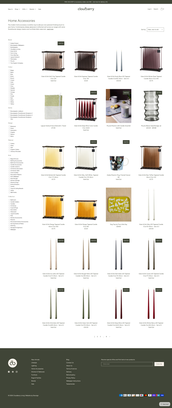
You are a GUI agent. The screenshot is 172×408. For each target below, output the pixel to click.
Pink (11, 94)
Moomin (12, 219)
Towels (12, 186)
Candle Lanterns (15, 166)
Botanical (13, 126)
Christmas (13, 206)
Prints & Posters (14, 184)
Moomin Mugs (14, 182)
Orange (12, 92)
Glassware (13, 212)
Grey (11, 86)
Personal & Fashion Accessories (19, 221)
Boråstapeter (14, 47)
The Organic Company (16, 63)
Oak (11, 147)
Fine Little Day (14, 55)
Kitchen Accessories (16, 218)
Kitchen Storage (15, 180)
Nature (12, 134)
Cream (12, 80)
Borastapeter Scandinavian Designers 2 (21, 113)
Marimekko (13, 59)
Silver (12, 100)
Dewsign (36, 395)
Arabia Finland (14, 43)
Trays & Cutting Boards (16, 188)
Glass (12, 145)
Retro (12, 136)
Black (12, 72)
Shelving (12, 225)
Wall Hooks (13, 192)
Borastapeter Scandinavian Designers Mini (21, 118)
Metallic (12, 88)
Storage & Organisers (16, 227)
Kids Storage (14, 178)
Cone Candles (14, 172)
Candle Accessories (16, 164)
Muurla (12, 61)
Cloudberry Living (15, 49)
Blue (11, 74)
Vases (12, 190)
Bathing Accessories (16, 161)
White (12, 102)
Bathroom (13, 200)
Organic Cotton (14, 149)
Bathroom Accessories (16, 163)
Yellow (12, 104)
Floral (12, 128)
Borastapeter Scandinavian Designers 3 (21, 115)
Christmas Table (14, 170)
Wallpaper (13, 229)
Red (11, 98)
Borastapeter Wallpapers (17, 45)
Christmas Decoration (16, 168)
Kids (11, 216)
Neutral (12, 90)
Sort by (143, 29)
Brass (12, 76)
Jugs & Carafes (14, 213)
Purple (12, 96)
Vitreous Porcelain (15, 151)
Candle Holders (14, 202)
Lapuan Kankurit (14, 57)
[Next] (109, 336)
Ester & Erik (13, 51)
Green (12, 84)
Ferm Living (13, 53)
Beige (12, 70)
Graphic (12, 132)
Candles (12, 204)
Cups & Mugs (14, 208)
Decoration (13, 210)
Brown (12, 78)
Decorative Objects (16, 174)
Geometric (13, 130)
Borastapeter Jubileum (16, 111)
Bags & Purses (14, 159)
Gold (11, 82)
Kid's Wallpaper (14, 176)
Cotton (12, 143)
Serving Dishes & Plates (17, 223)
